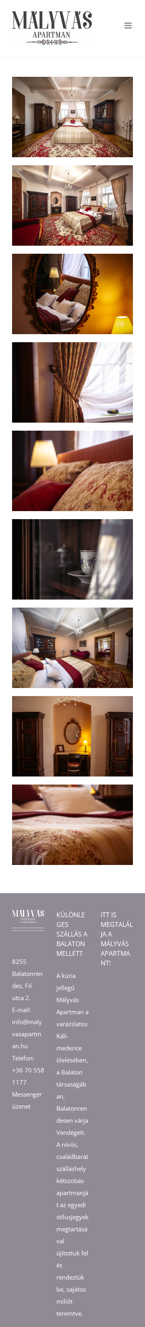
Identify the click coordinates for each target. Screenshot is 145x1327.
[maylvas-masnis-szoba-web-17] (72, 522)
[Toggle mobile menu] (128, 25)
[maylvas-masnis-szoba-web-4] (72, 257)
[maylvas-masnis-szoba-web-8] (72, 345)
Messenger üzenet (27, 1100)
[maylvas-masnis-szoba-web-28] (72, 610)
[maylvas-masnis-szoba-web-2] (72, 168)
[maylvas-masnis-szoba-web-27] (72, 699)
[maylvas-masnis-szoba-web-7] (72, 787)
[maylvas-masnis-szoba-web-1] (72, 80)
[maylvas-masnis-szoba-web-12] (72, 433)
